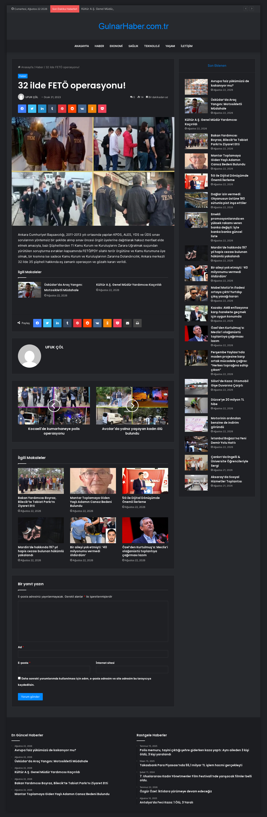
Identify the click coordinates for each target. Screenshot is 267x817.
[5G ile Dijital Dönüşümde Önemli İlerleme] (145, 481)
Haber (99, 46)
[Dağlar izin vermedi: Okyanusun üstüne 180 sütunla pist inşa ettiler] (196, 200)
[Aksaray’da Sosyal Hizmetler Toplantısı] (196, 483)
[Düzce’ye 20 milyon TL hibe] (196, 405)
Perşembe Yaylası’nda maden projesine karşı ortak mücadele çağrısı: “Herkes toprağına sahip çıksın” (229, 361)
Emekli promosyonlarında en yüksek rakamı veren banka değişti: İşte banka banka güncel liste (227, 225)
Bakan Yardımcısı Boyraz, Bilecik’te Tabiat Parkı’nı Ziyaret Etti (37, 502)
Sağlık (133, 46)
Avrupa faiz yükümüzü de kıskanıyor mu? (230, 83)
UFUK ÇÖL (31, 97)
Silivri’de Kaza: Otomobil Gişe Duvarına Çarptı (229, 383)
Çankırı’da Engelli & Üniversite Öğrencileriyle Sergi (229, 461)
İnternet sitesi (105, 662)
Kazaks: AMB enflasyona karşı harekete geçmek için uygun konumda (229, 312)
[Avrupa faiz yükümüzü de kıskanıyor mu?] (196, 87)
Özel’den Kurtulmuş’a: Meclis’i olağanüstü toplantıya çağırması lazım (145, 551)
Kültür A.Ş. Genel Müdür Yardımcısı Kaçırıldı (109, 8)
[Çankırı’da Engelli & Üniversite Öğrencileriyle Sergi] (196, 462)
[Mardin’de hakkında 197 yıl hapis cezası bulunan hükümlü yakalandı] (41, 530)
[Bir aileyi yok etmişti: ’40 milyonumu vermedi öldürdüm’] (93, 530)
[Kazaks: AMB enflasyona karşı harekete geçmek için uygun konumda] (196, 313)
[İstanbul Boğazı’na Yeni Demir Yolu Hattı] (196, 444)
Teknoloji (152, 46)
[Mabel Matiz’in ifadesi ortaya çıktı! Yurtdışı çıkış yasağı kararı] (196, 293)
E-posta (24, 662)
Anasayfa (81, 46)
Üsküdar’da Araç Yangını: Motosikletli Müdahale (226, 104)
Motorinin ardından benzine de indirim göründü (226, 422)
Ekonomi (116, 46)
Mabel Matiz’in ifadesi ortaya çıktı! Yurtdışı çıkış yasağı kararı (228, 292)
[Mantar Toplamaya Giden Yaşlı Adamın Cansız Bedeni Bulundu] (93, 481)
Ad (21, 647)
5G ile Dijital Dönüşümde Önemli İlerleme (141, 500)
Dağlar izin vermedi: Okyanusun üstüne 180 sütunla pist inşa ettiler (229, 198)
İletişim (187, 46)
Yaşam (170, 46)
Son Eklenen (217, 66)
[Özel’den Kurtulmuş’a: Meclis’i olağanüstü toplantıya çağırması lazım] (145, 530)
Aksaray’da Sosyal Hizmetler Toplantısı (226, 479)
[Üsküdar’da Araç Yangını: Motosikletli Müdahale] (29, 290)
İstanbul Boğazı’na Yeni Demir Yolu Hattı (228, 440)
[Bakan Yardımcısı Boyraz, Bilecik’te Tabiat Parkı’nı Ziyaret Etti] (41, 481)
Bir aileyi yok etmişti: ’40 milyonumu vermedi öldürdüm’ (88, 551)
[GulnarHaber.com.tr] (133, 26)
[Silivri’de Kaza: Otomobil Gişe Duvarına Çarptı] (196, 387)
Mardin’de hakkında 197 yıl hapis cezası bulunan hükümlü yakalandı (41, 551)
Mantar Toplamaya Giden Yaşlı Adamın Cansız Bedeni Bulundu (91, 502)
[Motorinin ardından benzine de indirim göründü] (196, 424)
